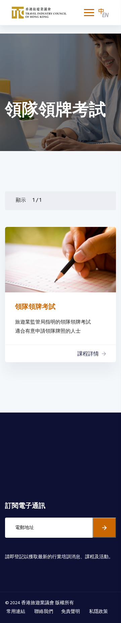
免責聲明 (71, 612)
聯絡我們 (43, 612)
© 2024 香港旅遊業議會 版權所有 (39, 603)
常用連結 (16, 612)
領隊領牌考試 (35, 307)
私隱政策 (99, 612)
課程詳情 (88, 354)
